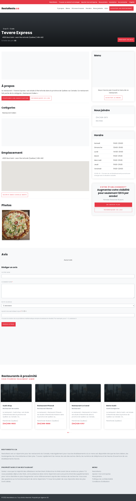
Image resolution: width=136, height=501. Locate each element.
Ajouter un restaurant (121, 8)
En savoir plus (113, 204)
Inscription (112, 2)
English (132, 2)
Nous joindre (103, 2)
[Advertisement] (45, 65)
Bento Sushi (111, 406)
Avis (106, 8)
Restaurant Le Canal (80, 406)
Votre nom (5, 272)
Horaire (89, 8)
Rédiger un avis (126, 39)
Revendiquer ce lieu (40, 98)
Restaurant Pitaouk (45, 406)
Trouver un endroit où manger (69, 2)
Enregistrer (8, 324)
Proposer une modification (15, 98)
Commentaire (6, 282)
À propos (60, 8)
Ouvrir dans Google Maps (15, 194)
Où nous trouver (78, 8)
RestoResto (53, 2)
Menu (68, 8)
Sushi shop (7, 406)
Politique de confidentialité (102, 479)
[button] (69, 432)
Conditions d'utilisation (101, 481)
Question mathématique (11, 311)
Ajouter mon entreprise (89, 2)
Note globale (6, 302)
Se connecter (122, 2)
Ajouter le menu (113, 97)
